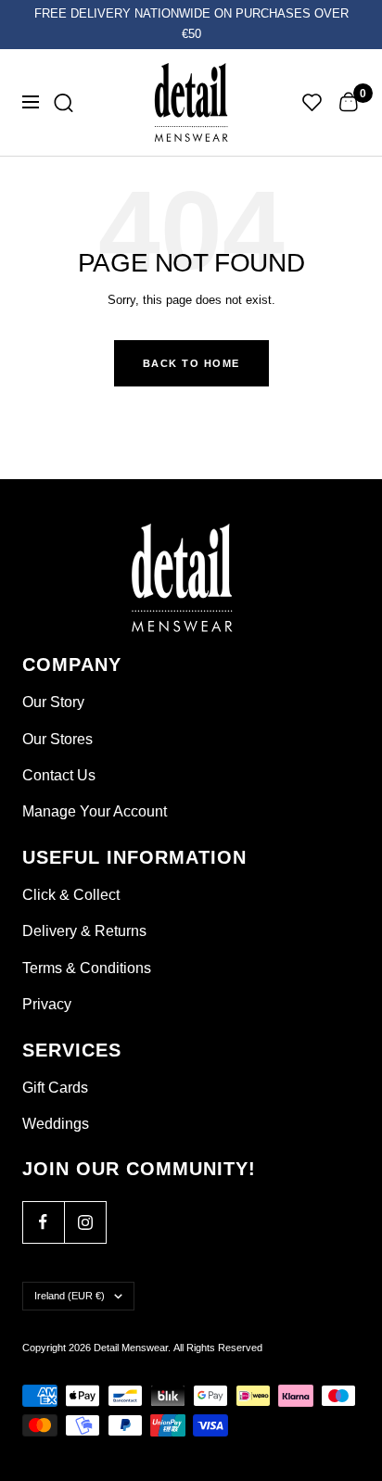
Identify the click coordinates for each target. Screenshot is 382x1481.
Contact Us (59, 775)
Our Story (53, 702)
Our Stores (57, 739)
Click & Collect (71, 895)
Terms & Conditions (86, 968)
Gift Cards (55, 1087)
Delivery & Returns (84, 931)
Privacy (46, 1004)
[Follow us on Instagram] (85, 1222)
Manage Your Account (94, 811)
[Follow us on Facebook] (43, 1222)
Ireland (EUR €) (69, 1295)
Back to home (191, 363)
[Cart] (348, 102)
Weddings (55, 1124)
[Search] (64, 102)
